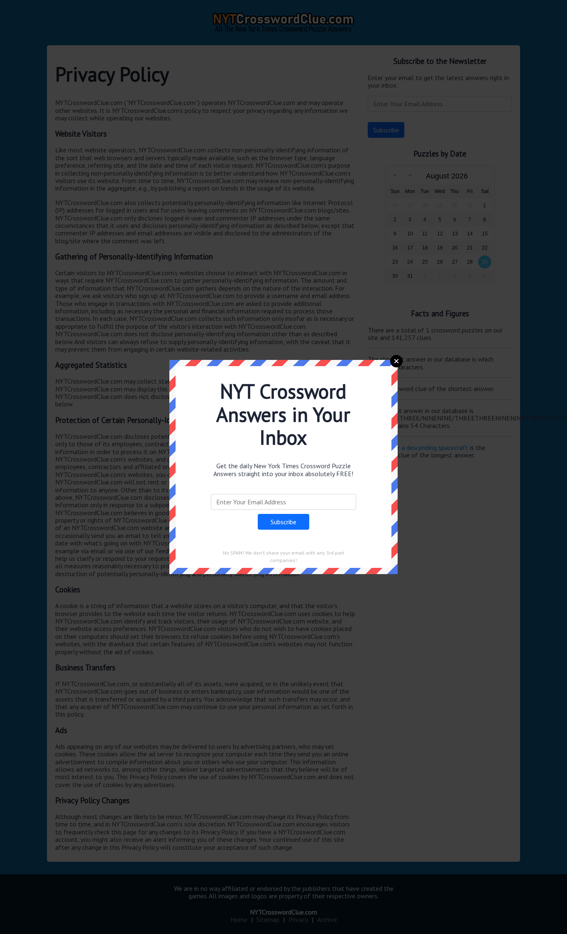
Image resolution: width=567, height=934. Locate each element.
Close (396, 361)
